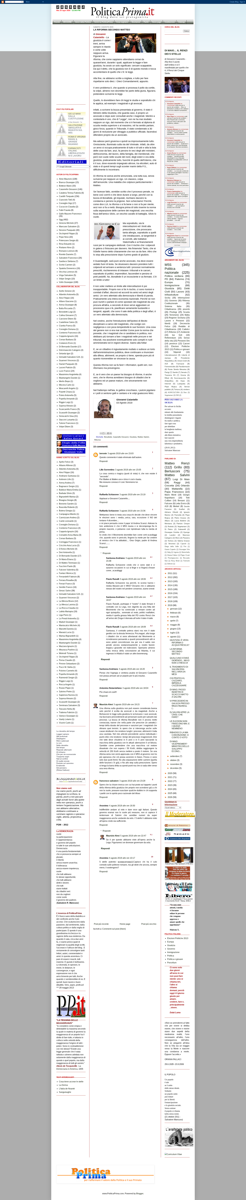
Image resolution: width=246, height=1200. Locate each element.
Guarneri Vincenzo (67, 360)
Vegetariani (169, 395)
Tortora (170, 541)
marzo (173, 617)
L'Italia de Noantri (67, 1089)
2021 (170, 777)
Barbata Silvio (65, 493)
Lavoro (180, 291)
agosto (173, 637)
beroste (103, 453)
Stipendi (177, 352)
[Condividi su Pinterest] (110, 433)
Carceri (186, 343)
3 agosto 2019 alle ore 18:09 (133, 627)
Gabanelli (182, 529)
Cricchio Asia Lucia (67, 545)
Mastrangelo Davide (68, 378)
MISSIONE (67, 22)
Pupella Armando (67, 399)
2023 (170, 785)
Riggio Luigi (64, 402)
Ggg (61, 220)
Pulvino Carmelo (66, 671)
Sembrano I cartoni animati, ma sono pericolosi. (178, 184)
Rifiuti (167, 378)
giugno (173, 629)
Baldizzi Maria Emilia (68, 490)
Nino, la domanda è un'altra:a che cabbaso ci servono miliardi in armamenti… (177, 108)
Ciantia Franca (65, 326)
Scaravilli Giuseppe (68, 413)
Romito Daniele (66, 254)
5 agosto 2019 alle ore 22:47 (133, 836)
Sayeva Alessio (66, 406)
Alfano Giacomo (66, 301)
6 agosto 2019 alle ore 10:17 (122, 858)
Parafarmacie (184, 367)
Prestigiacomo (173, 558)
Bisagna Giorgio (66, 500)
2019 (170, 605)
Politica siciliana (174, 276)
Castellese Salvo (66, 322)
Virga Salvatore (66, 275)
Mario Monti (170, 495)
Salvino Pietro (65, 691)
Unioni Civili (182, 361)
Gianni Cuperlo (170, 549)
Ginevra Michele (66, 223)
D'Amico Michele (66, 549)
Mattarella (177, 488)
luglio (173, 633)
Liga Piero (63, 615)
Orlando (185, 485)
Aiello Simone (65, 291)
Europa (169, 282)
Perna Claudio (65, 660)
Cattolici (186, 329)
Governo (173, 300)
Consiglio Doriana (67, 329)
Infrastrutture (171, 294)
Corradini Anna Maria (68, 535)
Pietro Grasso (180, 518)
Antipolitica (169, 381)
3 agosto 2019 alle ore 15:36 (132, 511)
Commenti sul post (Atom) (114, 929)
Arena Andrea (65, 483)
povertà (186, 309)
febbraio (174, 613)
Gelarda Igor (64, 353)
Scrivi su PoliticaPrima (103, 22)
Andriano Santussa (67, 476)
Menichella (186, 552)
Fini (185, 546)
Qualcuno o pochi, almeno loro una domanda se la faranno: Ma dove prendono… (178, 145)
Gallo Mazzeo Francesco (70, 214)
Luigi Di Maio (181, 479)
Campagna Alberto (67, 514)
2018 (170, 601)
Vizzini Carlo (65, 723)
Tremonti (186, 561)
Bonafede (108, 437)
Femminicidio (170, 367)
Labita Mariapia (66, 611)
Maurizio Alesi (106, 704)
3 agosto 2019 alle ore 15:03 (121, 453)
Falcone (168, 503)
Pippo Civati (185, 555)
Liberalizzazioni (171, 355)
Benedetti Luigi (66, 312)
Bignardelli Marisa (67, 497)
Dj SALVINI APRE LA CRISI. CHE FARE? (179, 714)
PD (166, 279)
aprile (173, 621)
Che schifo (177, 229)
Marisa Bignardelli (67, 636)
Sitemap (181, 22)
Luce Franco (64, 371)
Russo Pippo (65, 688)
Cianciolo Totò (65, 200)
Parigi (167, 372)
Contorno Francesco (68, 333)
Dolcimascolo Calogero (69, 350)
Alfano (167, 521)
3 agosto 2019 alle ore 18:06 (133, 579)
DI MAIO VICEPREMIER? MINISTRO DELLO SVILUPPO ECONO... (179, 746)
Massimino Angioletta (68, 374)
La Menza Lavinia (67, 604)
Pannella (177, 515)
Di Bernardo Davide (68, 347)
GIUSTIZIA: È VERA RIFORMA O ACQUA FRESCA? (179, 642)
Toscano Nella (65, 709)
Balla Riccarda (65, 308)
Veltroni (170, 564)
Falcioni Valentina (67, 570)
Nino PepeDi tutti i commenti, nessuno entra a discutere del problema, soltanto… (176, 121)
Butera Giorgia (65, 511)
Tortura (177, 389)
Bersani (181, 500)
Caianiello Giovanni (121, 437)
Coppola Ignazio (66, 336)
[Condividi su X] (106, 433)
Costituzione (170, 22)
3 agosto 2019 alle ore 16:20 (132, 669)
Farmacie (180, 364)
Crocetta (169, 485)
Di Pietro (169, 529)
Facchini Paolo (66, 566)
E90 (177, 395)
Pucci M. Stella (66, 667)
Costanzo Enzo (66, 343)
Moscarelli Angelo (67, 388)
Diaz (185, 392)
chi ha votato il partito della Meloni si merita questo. (177, 133)
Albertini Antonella (67, 294)
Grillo (178, 467)
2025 (170, 793)
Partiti (146, 22)
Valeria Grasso (183, 541)
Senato (184, 372)
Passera (186, 538)
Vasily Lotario (65, 719)
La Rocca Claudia (67, 608)
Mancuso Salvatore (67, 226)
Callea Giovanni (66, 315)
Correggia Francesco (68, 542)
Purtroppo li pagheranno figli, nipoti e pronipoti (177, 195)
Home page (156, 22)
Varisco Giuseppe (67, 716)
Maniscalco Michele (68, 625)
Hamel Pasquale (66, 364)
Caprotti (183, 544)
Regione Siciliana (177, 318)
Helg (169, 552)
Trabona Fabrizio (66, 712)
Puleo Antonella (66, 395)
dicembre (174, 768)
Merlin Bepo (64, 381)
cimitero (186, 389)
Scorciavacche (180, 378)
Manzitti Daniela (66, 629)
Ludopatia (181, 384)
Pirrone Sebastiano (67, 664)
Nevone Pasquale (67, 230)
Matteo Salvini (143, 437)
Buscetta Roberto (67, 507)
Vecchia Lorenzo (66, 272)
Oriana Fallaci (172, 555)
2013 (170, 581)
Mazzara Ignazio (66, 646)
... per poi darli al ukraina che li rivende (175, 206)
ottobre (173, 760)
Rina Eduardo (65, 244)
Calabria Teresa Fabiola (70, 193)
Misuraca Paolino (67, 650)
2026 (170, 797)
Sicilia (167, 298)
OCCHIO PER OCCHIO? (74, 115)
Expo (183, 381)
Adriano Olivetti (171, 512)
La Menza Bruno (66, 601)
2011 (170, 573)
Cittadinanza (170, 309)
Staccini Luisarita (67, 420)
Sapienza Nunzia (67, 695)
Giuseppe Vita (184, 549)
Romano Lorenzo (67, 251)
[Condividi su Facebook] (108, 433)
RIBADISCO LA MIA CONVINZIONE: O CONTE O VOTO (179, 734)
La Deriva (63, 1085)
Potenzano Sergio (67, 240)
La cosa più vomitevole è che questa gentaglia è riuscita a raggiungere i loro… (177, 172)
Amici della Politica (83, 22)
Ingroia (176, 552)
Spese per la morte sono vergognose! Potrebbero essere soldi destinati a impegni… (177, 240)
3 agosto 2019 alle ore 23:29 (132, 781)
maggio (173, 625)
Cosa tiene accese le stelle (71, 1082)
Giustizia (133, 437)
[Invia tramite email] (101, 433)
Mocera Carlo (65, 385)
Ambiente (185, 332)
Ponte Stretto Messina (177, 369)
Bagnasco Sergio (67, 486)
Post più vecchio (148, 924)
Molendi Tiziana (66, 653)
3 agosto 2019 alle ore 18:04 (135, 688)
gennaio (174, 609)
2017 (170, 597)
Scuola (186, 312)
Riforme (97, 440)
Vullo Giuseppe (66, 282)
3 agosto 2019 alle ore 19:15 (127, 704)
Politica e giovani (182, 349)
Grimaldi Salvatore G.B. (69, 357)
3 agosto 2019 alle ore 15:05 (128, 470)
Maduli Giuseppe (66, 622)
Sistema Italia (173, 306)
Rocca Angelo (65, 684)
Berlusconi (172, 471)
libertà (167, 323)
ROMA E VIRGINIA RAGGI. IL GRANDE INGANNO (77, 152)
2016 (170, 593)
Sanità (175, 372)
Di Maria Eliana (66, 559)
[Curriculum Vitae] (173, 1154)
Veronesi (171, 544)
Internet (168, 384)
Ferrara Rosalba (66, 580)
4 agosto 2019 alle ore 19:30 (122, 806)
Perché (57, 22)
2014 (170, 585)
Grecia (183, 375)
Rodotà (171, 526)
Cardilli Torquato (66, 196)
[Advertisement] (125, 915)
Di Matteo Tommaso (68, 563)
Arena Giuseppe (66, 305)
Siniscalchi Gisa (66, 416)
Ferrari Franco (65, 584)
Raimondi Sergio (66, 678)
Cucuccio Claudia (67, 207)
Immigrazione (172, 285)
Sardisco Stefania (67, 261)
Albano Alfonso (66, 465)
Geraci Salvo (65, 591)
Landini (172, 535)
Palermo (179, 279)
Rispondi (103, 461)
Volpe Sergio (65, 279)
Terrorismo (174, 315)
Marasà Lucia (65, 632)
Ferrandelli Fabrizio (68, 577)
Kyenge (186, 532)
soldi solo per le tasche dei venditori (176, 106)
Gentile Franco (65, 587)
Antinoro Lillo (65, 479)
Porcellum (171, 963)
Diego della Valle (172, 546)
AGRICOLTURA (174, 392)
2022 (170, 781)
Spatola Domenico (67, 268)
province (173, 343)
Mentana (168, 523)
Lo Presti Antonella (67, 618)
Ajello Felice (64, 462)
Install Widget (177, 245)
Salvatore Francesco (68, 258)
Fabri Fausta (64, 210)
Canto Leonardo (66, 521)
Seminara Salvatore (68, 705)
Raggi (177, 482)
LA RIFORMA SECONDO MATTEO (176, 651)
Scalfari (182, 509)
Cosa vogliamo (122, 22)
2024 (170, 789)
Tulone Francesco (67, 423)
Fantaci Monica (66, 573)
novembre (175, 764)
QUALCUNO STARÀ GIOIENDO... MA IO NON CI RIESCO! (179, 660)
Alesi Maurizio (65, 179)
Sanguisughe (65, 1092)
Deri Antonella (65, 552)
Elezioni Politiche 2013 (177, 938)
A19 (166, 364)
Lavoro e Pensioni (174, 321)
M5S (168, 264)
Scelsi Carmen (65, 265)
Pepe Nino (64, 237)
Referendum (170, 338)
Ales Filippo (64, 298)
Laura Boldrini (180, 521)
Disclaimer (136, 22)
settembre (175, 756)
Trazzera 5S (170, 375)
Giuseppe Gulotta (172, 532)
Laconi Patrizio (66, 367)
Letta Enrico (181, 503)
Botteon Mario (65, 186)
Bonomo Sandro (66, 504)
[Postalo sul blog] (103, 433)
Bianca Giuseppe (67, 182)
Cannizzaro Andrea (67, 517)
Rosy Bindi (175, 561)
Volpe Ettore (64, 427)
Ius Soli (177, 335)
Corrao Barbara (66, 340)
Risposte (107, 553)
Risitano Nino (65, 247)
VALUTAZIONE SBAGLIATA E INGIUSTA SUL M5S (75, 140)
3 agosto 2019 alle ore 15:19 (132, 494)
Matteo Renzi (177, 463)
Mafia (187, 315)
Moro (177, 538)
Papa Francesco (174, 491)
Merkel (176, 506)
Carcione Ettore (66, 319)
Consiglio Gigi (65, 203)
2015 (170, 589)
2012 (170, 577)
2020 (170, 773)
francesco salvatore (109, 781)
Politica (170, 956)
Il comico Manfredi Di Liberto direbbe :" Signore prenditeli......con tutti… (177, 218)
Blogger (139, 1193)
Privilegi (173, 312)
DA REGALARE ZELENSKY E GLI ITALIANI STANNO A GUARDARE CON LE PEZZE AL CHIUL (177, 159)
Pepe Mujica (171, 387)
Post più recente (101, 924)
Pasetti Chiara (65, 392)
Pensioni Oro (184, 341)
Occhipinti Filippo (67, 233)
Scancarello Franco (68, 409)
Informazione (184, 298)
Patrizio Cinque (183, 523)
